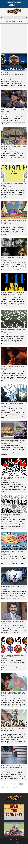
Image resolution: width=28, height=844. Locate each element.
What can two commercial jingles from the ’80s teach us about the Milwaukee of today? (13, 441)
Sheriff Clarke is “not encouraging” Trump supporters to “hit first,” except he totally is (12, 73)
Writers (11, 842)
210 (16, 784)
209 (12, 784)
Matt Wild (3, 76)
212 (2, 787)
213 (7, 787)
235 (14, 787)
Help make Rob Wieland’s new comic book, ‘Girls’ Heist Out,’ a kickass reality (13, 729)
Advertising (16, 842)
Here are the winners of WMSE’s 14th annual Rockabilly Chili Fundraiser (12, 478)
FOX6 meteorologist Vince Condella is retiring (12, 621)
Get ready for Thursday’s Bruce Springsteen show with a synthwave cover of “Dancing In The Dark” (13, 693)
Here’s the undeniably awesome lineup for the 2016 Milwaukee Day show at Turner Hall (12, 293)
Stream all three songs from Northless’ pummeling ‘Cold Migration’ (11, 515)
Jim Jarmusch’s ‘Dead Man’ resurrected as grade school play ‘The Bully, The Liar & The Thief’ (13, 766)
